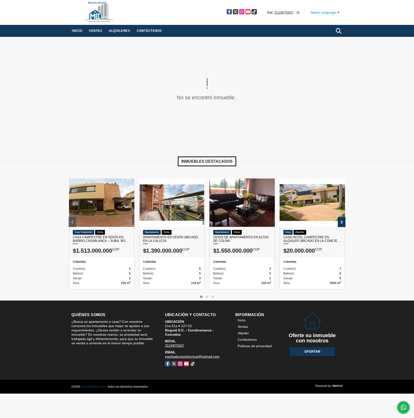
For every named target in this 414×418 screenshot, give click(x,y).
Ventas (95, 31)
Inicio (77, 31)
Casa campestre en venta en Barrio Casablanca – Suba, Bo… (100, 239)
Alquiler (243, 333)
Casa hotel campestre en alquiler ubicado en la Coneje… (311, 239)
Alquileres (119, 31)
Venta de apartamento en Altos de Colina (241, 239)
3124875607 (283, 12)
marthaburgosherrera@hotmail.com (192, 356)
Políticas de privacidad (255, 346)
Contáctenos (149, 31)
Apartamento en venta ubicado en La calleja (170, 239)
